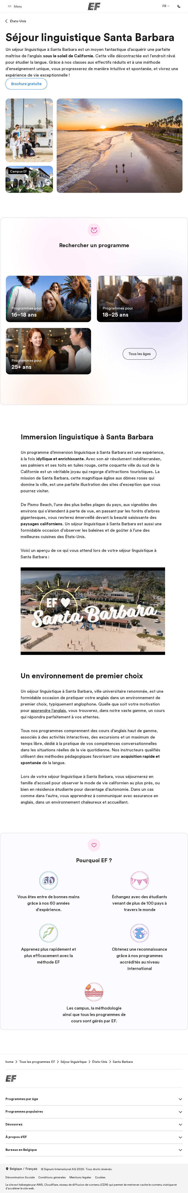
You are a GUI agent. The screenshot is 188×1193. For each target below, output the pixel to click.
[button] (15, 6)
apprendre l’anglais (48, 710)
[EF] (94, 6)
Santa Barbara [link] (123, 1062)
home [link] (10, 1062)
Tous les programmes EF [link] (37, 1062)
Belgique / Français (23, 1169)
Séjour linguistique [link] (74, 1062)
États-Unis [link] (99, 1062)
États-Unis (18, 21)
